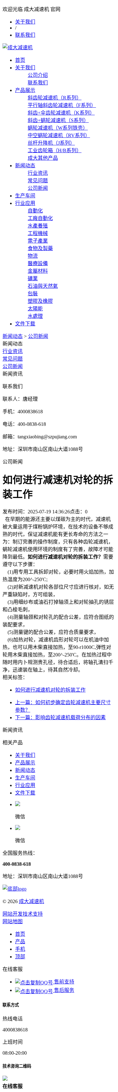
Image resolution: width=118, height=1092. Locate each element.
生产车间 (25, 195)
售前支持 (63, 981)
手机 (20, 949)
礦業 (33, 278)
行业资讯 (38, 173)
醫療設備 (38, 263)
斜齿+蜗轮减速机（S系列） (58, 120)
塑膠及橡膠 (40, 301)
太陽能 (35, 308)
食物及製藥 (40, 248)
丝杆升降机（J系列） (51, 143)
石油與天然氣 (43, 286)
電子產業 (38, 241)
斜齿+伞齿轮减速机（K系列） (61, 112)
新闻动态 (25, 165)
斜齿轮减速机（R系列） (54, 97)
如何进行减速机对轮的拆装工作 (50, 690)
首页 (20, 60)
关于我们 (25, 21)
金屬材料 (38, 271)
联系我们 (25, 35)
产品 (20, 941)
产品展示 (25, 90)
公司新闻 (38, 188)
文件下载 (25, 323)
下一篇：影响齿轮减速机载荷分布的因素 (60, 717)
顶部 (20, 956)
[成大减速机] (18, 47)
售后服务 (63, 990)
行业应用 (25, 203)
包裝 (33, 293)
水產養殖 (38, 225)
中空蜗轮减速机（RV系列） (59, 135)
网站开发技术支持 (23, 914)
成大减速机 (31, 901)
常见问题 (38, 180)
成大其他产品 (43, 158)
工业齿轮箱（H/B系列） (54, 150)
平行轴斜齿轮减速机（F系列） (62, 105)
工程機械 (38, 233)
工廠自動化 (40, 218)
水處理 (35, 316)
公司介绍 (38, 75)
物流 (33, 256)
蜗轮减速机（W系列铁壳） (58, 128)
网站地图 (13, 921)
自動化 (35, 210)
